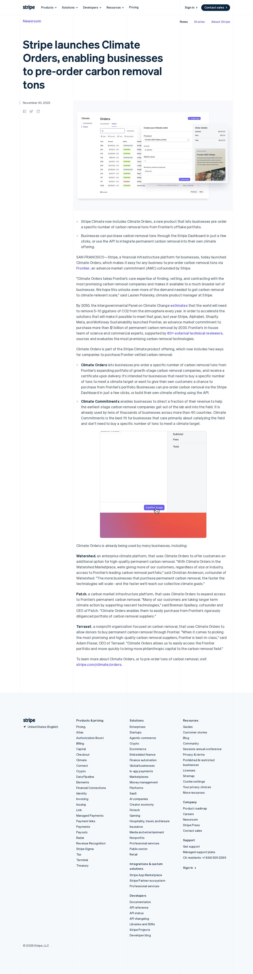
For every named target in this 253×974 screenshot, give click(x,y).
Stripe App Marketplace (146, 875)
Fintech (135, 810)
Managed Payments (90, 815)
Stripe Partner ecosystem (147, 880)
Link (79, 810)
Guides (188, 727)
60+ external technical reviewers (195, 333)
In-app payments (141, 771)
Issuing (81, 804)
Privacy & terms (194, 754)
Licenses (189, 770)
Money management (144, 782)
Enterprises (137, 727)
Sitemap (188, 776)
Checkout (83, 754)
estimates (179, 305)
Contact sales (214, 7)
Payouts (82, 832)
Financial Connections (91, 788)
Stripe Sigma (85, 849)
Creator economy (142, 804)
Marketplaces (139, 777)
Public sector (139, 849)
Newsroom (32, 21)
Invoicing (82, 799)
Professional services (144, 843)
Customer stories (195, 732)
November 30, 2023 (36, 103)
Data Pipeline (85, 777)
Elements (82, 782)
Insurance (136, 827)
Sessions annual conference (202, 749)
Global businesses (142, 766)
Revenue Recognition (91, 843)
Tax (78, 854)
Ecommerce (138, 749)
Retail (133, 854)
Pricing (134, 7)
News (184, 22)
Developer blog (140, 935)
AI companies (139, 799)
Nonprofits (137, 838)
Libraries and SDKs (142, 924)
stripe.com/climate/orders (99, 664)
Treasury (82, 865)
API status (137, 913)
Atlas (79, 732)
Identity (81, 793)
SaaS (133, 793)
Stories (199, 22)
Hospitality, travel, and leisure (150, 821)
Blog (186, 738)
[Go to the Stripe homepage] (27, 720)
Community (191, 743)
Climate (81, 760)
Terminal (82, 860)
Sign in (189, 7)
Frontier (83, 268)
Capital (81, 749)
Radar (80, 838)
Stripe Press (191, 825)
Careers (188, 814)
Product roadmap (195, 808)
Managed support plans (199, 852)
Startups (136, 732)
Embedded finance (143, 754)
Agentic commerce (143, 738)
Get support (191, 846)
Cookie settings (194, 781)
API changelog (139, 918)
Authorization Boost (90, 738)
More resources (194, 792)
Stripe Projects (140, 930)
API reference (139, 907)
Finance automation (143, 760)
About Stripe (220, 22)
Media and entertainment (147, 832)
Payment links (85, 821)
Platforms (136, 788)
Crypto (81, 771)
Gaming (135, 815)
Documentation (140, 902)
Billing (80, 743)
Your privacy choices (197, 787)
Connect (82, 766)
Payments (83, 827)
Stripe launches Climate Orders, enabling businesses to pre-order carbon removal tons (93, 64)
